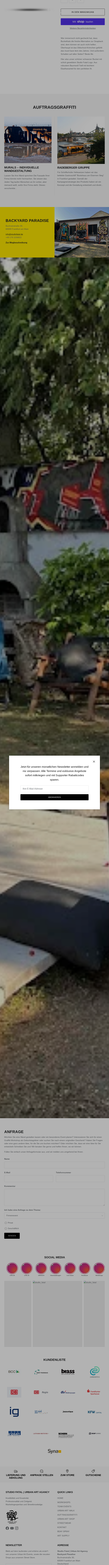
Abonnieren (54, 797)
